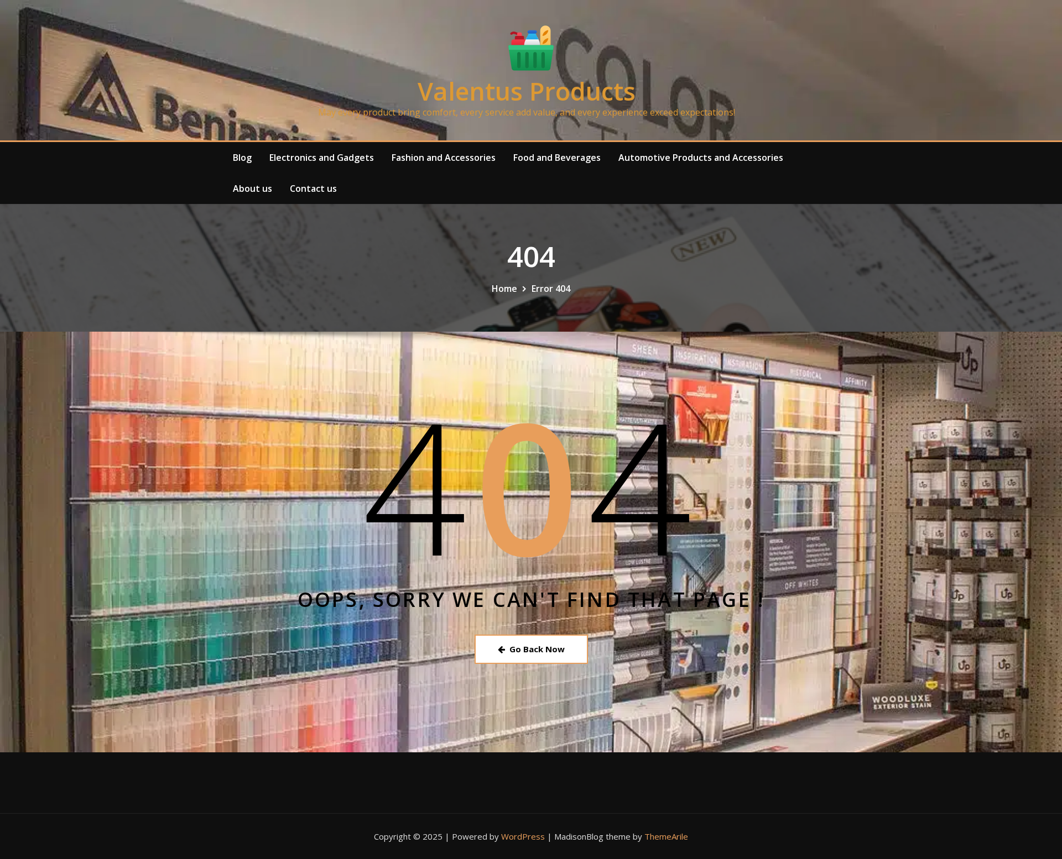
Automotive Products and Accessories (700, 157)
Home (504, 288)
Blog (242, 157)
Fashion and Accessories (444, 157)
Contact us (313, 188)
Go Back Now (537, 648)
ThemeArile (666, 836)
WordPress (523, 836)
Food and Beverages (557, 157)
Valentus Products (527, 91)
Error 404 (551, 288)
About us (252, 188)
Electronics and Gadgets (321, 157)
